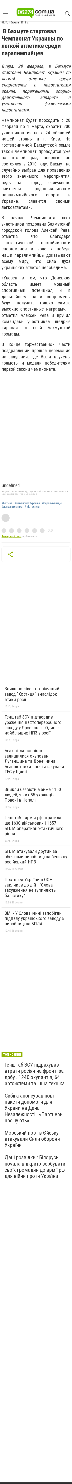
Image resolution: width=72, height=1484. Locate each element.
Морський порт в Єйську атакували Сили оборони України (32, 1139)
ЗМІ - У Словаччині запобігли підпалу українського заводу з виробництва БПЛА (34, 918)
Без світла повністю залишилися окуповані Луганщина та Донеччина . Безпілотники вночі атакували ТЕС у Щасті (34, 761)
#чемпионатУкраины (27, 503)
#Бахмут (7, 503)
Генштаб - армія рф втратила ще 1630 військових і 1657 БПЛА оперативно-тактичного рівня (34, 825)
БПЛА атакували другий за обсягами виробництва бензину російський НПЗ (36, 857)
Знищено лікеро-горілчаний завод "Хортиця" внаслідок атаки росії (32, 694)
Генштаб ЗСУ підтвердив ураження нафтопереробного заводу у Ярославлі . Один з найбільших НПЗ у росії (33, 725)
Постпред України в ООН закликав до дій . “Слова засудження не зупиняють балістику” (30, 887)
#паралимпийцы (52, 503)
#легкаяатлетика (12, 507)
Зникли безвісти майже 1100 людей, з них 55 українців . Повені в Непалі (33, 795)
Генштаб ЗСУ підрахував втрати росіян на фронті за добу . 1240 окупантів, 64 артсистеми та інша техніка (35, 1074)
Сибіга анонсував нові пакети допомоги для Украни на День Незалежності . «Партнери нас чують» (34, 1108)
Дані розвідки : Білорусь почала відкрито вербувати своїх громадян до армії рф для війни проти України (35, 1166)
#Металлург (32, 507)
